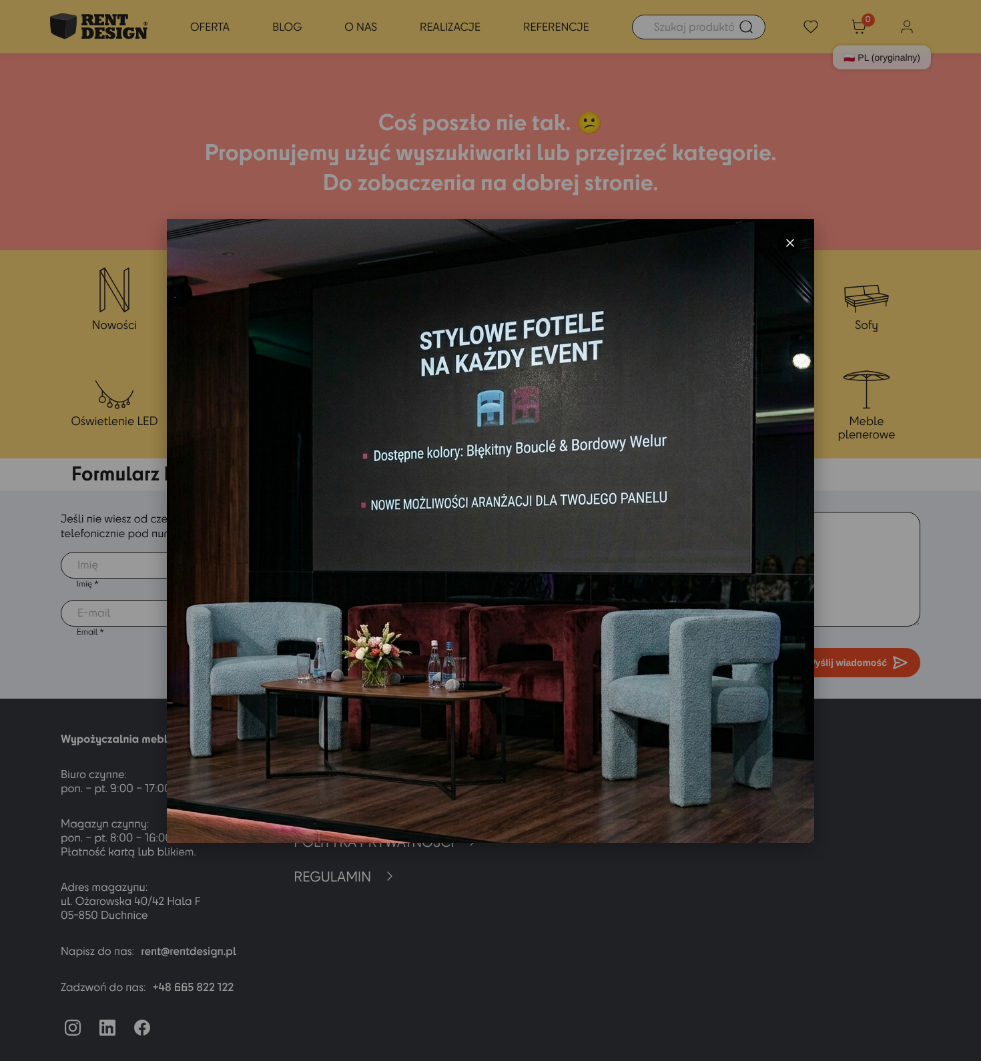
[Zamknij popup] (790, 243)
